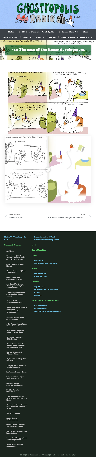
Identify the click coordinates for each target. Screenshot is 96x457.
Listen (11, 32)
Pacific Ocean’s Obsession (12, 391)
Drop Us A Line (10, 37)
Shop (38, 37)
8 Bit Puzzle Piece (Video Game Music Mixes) (16, 325)
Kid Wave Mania (13, 413)
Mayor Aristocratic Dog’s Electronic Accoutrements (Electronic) (16, 310)
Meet (85, 32)
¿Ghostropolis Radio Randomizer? (14, 445)
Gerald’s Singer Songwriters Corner (14, 384)
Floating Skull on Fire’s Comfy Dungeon (16, 366)
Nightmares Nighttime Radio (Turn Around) (15, 331)
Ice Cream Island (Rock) (16, 372)
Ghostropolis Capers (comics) (75, 37)
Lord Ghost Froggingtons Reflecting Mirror (16, 439)
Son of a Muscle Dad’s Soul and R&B (15, 318)
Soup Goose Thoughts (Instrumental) (15, 378)
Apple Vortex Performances (12, 419)
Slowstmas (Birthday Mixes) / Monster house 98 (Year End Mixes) (15, 257)
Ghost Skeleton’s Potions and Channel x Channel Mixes (16, 406)
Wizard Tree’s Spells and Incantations (16, 432)
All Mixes (10, 251)
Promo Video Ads (70, 32)
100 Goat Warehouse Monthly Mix (38, 32)
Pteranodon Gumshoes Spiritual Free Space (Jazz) (15, 294)
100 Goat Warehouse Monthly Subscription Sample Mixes (15, 286)
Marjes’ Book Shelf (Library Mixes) (14, 353)
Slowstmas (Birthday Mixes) (15, 265)
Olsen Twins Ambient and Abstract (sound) (15, 425)
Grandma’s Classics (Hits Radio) (14, 338)
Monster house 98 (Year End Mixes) (16, 272)
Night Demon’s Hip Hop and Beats (16, 360)
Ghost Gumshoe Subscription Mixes (14, 278)
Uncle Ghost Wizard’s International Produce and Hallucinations (15, 345)
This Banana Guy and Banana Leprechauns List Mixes (16, 398)
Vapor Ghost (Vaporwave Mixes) (14, 302)
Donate (52, 37)
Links (25, 37)
